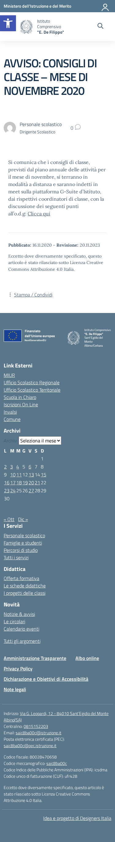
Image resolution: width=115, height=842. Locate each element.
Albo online (87, 658)
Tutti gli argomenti (22, 641)
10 (13, 474)
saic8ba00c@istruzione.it (38, 732)
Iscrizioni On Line (21, 404)
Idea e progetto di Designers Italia (77, 818)
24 (13, 490)
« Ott (9, 519)
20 (31, 482)
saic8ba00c (56, 763)
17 (13, 482)
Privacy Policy (18, 668)
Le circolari (14, 621)
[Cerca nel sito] (100, 27)
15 (43, 474)
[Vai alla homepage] (26, 27)
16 (7, 482)
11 (19, 474)
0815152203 (36, 726)
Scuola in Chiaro (20, 397)
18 (19, 482)
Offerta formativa (21, 578)
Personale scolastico (24, 535)
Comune (12, 419)
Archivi (10, 440)
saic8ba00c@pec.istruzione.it (30, 745)
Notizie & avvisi (19, 614)
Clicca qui (39, 213)
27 (31, 490)
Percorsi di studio (21, 550)
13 (31, 474)
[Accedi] (105, 6)
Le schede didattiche (25, 585)
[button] (8, 23)
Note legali (15, 689)
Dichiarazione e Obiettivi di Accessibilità (46, 679)
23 (7, 490)
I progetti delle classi (24, 593)
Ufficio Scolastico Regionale (31, 382)
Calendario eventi (21, 628)
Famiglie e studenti (23, 542)
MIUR (9, 375)
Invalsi (10, 411)
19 (25, 482)
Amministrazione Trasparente (35, 658)
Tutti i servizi (16, 557)
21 (37, 482)
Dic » (23, 519)
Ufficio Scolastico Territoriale (32, 389)
